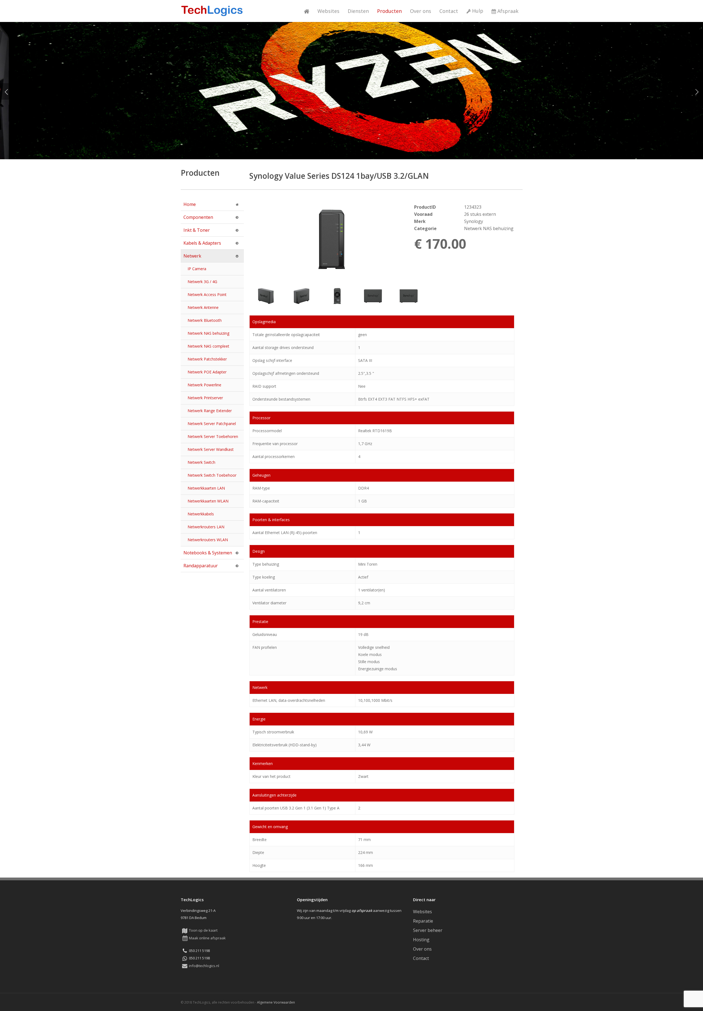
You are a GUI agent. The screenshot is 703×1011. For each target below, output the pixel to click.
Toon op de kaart (203, 930)
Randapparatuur (200, 566)
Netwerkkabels (201, 513)
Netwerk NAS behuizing (208, 333)
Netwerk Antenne (203, 307)
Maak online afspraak (207, 937)
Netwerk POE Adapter (207, 372)
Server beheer (427, 930)
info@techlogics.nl (204, 965)
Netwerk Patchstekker (207, 359)
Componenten (198, 217)
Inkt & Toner (196, 230)
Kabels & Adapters (202, 243)
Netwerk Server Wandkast (211, 449)
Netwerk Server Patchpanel (212, 423)
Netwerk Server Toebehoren (213, 436)
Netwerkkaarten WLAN (208, 501)
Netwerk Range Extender (210, 410)
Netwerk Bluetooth (205, 320)
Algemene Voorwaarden (276, 1002)
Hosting (421, 940)
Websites (422, 912)
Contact (421, 958)
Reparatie (423, 921)
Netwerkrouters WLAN (208, 539)
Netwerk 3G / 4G (202, 281)
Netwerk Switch (201, 462)
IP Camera (197, 268)
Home (189, 204)
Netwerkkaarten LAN (206, 488)
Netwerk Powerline (204, 384)
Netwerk (192, 256)
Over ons (422, 949)
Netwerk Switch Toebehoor (212, 475)
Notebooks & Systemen (207, 553)
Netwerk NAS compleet (208, 346)
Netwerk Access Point (207, 294)
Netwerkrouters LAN (206, 526)
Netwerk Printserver (205, 397)
